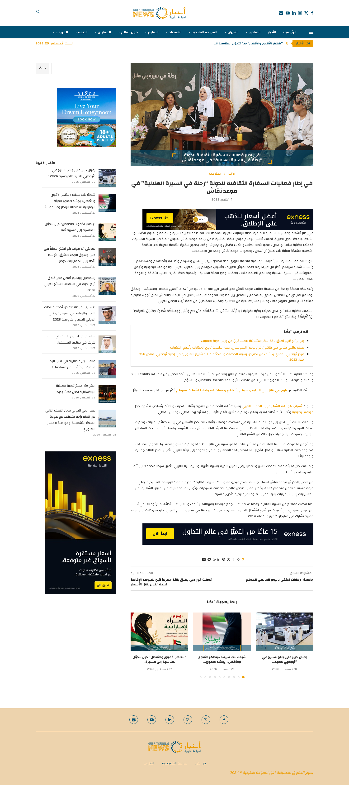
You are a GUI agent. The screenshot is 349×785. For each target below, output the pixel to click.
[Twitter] (306, 13)
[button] (287, 43)
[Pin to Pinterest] (223, 559)
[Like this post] (238, 559)
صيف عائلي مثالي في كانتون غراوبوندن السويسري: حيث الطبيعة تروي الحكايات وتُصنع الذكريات (237, 348)
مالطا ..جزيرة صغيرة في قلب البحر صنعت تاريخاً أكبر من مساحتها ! (72, 364)
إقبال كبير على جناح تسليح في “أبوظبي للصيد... (284, 659)
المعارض (104, 32)
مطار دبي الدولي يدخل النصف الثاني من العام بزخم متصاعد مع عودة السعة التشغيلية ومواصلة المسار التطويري (70, 419)
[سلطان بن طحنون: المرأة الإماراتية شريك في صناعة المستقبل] (107, 344)
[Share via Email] (204, 559)
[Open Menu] (311, 32)
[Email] (281, 13)
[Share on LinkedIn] (218, 559)
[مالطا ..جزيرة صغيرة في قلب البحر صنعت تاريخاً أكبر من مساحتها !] (107, 369)
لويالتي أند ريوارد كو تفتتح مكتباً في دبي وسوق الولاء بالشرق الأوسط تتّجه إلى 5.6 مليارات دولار (69, 255)
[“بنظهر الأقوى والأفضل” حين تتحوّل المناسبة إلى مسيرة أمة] (159, 632)
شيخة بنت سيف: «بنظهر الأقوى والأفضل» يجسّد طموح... (222, 659)
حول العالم (129, 32)
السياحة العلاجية (204, 32)
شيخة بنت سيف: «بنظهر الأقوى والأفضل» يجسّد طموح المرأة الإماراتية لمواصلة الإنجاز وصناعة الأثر (69, 201)
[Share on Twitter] (228, 559)
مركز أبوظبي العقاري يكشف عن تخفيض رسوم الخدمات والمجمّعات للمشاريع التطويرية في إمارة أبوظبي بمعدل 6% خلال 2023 (221, 357)
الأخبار (272, 32)
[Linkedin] (294, 13)
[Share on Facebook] (233, 559)
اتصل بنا (148, 763)
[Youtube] (287, 13)
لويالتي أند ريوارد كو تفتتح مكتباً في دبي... (252, 43)
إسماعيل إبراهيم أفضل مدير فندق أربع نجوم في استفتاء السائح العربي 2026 (69, 284)
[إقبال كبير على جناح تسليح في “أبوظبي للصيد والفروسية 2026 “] (284, 632)
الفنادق (254, 32)
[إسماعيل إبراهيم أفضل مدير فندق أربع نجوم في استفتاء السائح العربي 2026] (107, 286)
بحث (42, 68)
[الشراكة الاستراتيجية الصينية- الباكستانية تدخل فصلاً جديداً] (107, 394)
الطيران (232, 32)
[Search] (38, 13)
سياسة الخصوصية (174, 763)
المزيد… (62, 32)
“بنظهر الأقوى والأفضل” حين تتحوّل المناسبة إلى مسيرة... (159, 659)
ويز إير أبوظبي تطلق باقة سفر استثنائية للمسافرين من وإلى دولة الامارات (252, 341)
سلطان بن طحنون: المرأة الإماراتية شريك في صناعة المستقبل (71, 339)
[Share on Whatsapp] (214, 559)
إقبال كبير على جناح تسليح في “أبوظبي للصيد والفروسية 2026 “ (71, 173)
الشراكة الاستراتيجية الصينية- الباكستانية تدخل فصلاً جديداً (75, 389)
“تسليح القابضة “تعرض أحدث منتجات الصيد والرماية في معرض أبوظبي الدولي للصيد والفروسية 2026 (69, 313)
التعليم (153, 32)
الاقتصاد (175, 32)
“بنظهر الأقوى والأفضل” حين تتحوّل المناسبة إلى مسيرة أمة (70, 227)
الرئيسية (289, 32)
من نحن (200, 763)
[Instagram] (300, 13)
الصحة (83, 32)
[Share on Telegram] (209, 559)
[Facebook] (312, 13)
